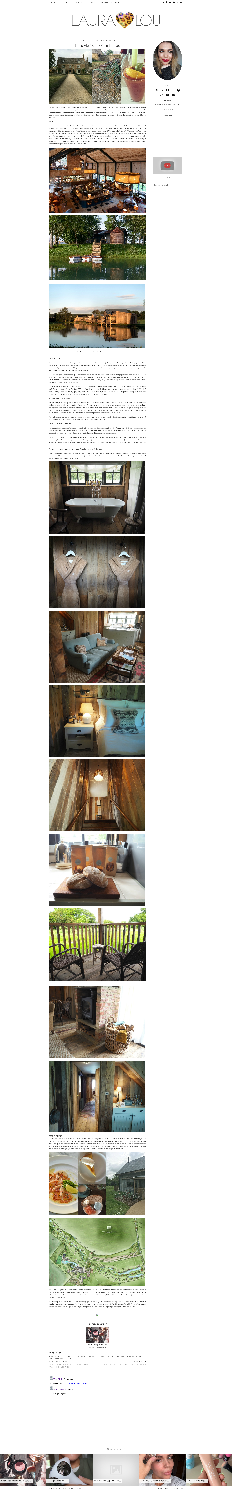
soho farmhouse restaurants (129, 1356)
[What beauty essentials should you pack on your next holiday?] (97, 1335)
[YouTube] (170, 2)
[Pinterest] (166, 2)
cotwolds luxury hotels (63, 1356)
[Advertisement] (171, 137)
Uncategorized (108, 41)
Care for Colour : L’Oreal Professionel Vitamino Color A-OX (69, 1364)
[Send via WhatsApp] (63, 1353)
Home (54, 2)
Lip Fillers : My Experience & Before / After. (124, 1363)
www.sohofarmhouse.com (97, 1311)
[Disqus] (97, 1405)
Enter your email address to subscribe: (167, 104)
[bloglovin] (173, 90)
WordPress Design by (170, 1488)
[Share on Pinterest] (60, 1353)
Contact (66, 2)
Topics (92, 2)
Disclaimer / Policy (109, 2)
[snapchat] (161, 95)
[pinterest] (178, 90)
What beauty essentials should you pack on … (97, 1345)
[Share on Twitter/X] (56, 1353)
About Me (79, 2)
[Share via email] (50, 1353)
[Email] (178, 2)
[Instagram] (163, 2)
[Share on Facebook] (53, 1353)
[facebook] (167, 90)
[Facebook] (174, 2)
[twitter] (156, 90)
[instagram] (162, 90)
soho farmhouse (83, 1356)
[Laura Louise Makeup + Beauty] (116, 18)
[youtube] (167, 95)
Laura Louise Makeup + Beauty (69, 1488)
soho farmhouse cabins (103, 1356)
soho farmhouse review (60, 1358)
